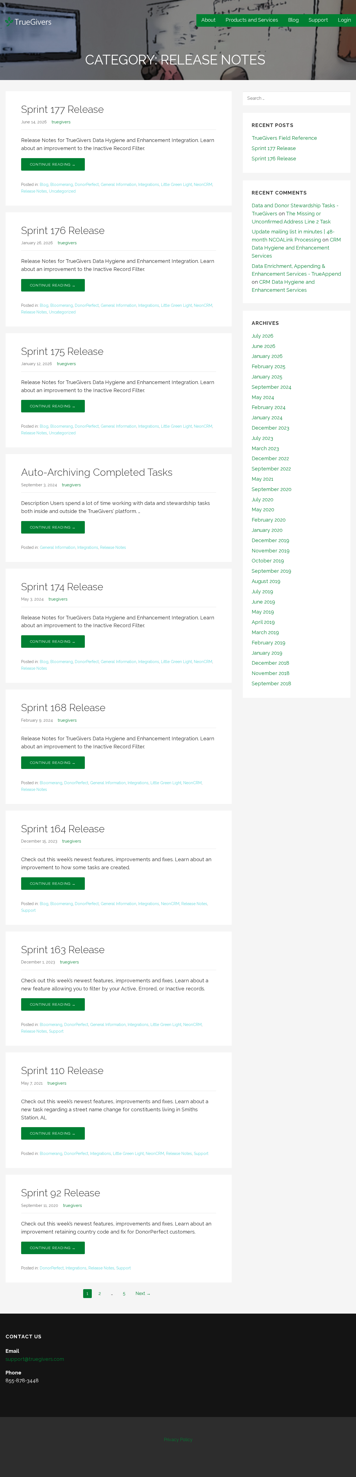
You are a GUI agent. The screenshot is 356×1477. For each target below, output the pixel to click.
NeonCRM (203, 184)
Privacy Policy (178, 1439)
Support (318, 20)
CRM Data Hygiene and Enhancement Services (296, 248)
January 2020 (267, 530)
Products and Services (252, 20)
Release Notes (34, 191)
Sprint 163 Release (63, 949)
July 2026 (262, 336)
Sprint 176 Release (63, 230)
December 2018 (270, 663)
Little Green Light (176, 184)
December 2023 (270, 428)
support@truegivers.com (35, 1359)
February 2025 (268, 366)
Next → (143, 1293)
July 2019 (262, 591)
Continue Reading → (53, 164)
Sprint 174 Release (62, 586)
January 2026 (267, 356)
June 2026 (263, 346)
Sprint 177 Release (62, 109)
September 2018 (271, 683)
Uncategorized (62, 191)
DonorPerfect (87, 184)
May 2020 (263, 509)
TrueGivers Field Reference (284, 138)
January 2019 (267, 653)
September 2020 (271, 489)
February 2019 (268, 643)
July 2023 (262, 438)
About (208, 20)
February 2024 (269, 407)
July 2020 (262, 499)
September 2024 (271, 387)
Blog (293, 20)
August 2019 (266, 581)
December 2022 (270, 458)
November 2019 (271, 551)
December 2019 (270, 540)
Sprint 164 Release (63, 829)
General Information (118, 184)
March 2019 (265, 632)
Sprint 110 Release (62, 1070)
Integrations (148, 184)
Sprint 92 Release (60, 1193)
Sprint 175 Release (62, 351)
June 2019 (263, 602)
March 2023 (265, 448)
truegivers (61, 121)
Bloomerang (61, 184)
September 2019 (271, 571)
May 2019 (263, 612)
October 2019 (268, 561)
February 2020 (269, 520)
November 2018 (271, 673)
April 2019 (263, 622)
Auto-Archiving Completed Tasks (96, 472)
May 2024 (263, 397)
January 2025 (267, 377)
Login (344, 20)
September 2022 (271, 469)
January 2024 (267, 417)
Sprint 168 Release (63, 707)
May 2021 (262, 479)
